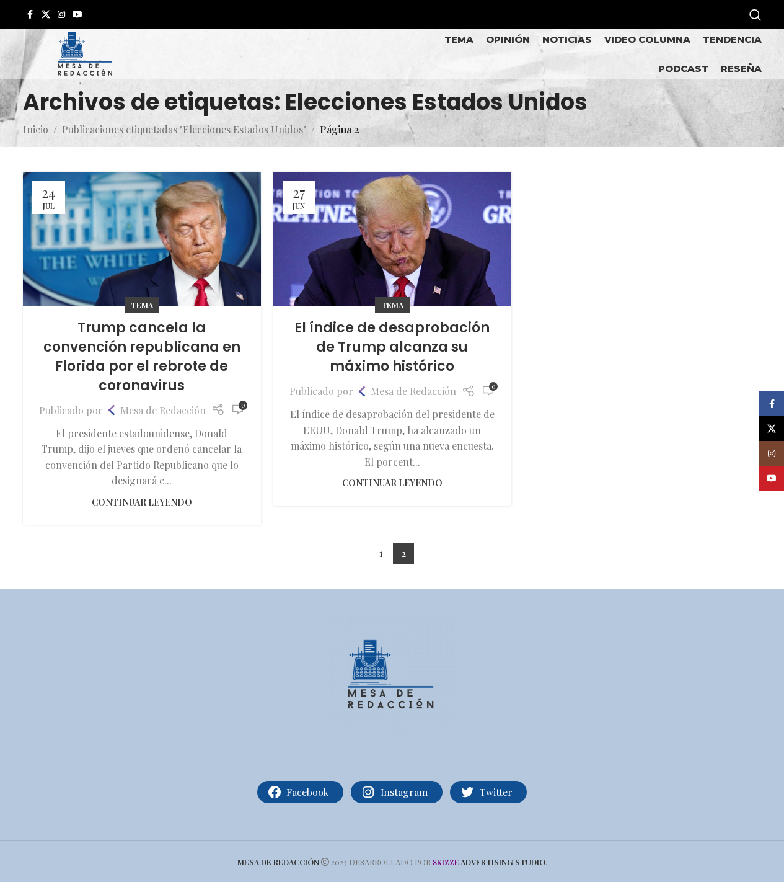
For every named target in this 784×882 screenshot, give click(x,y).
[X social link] (46, 14)
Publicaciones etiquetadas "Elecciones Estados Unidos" (184, 129)
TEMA (142, 305)
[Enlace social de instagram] (61, 14)
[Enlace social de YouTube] (77, 14)
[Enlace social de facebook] (30, 14)
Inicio (35, 129)
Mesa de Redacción (163, 410)
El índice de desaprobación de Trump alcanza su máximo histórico (392, 347)
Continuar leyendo (142, 502)
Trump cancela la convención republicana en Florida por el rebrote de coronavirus (141, 356)
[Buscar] (755, 14)
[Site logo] (85, 52)
